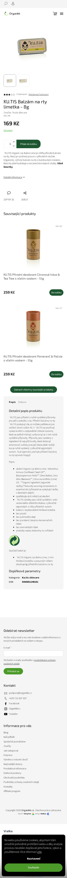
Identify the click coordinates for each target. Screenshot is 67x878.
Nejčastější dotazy (13, 764)
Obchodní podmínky (14, 777)
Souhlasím (33, 867)
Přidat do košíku (28, 144)
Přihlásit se (13, 671)
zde (39, 852)
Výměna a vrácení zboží (16, 759)
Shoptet (27, 814)
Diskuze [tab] (22, 402)
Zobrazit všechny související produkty (33, 389)
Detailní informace (13, 177)
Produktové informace (15, 768)
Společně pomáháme (15, 741)
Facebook (14, 703)
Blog (6, 732)
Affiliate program (12, 791)
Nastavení (33, 859)
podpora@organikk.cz (20, 693)
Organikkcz (14, 708)
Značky (7, 746)
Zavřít (25, 189)
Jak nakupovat (11, 751)
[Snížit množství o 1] (13, 146)
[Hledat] (7, 3)
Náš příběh (9, 737)
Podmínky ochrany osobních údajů (21, 782)
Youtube (13, 714)
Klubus (43, 814)
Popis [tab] (12, 402)
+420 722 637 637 (18, 698)
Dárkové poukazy (12, 773)
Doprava (8, 755)
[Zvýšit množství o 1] (13, 142)
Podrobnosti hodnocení (39, 95)
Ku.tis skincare (30, 577)
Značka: (15, 112)
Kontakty (8, 787)
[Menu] (61, 14)
